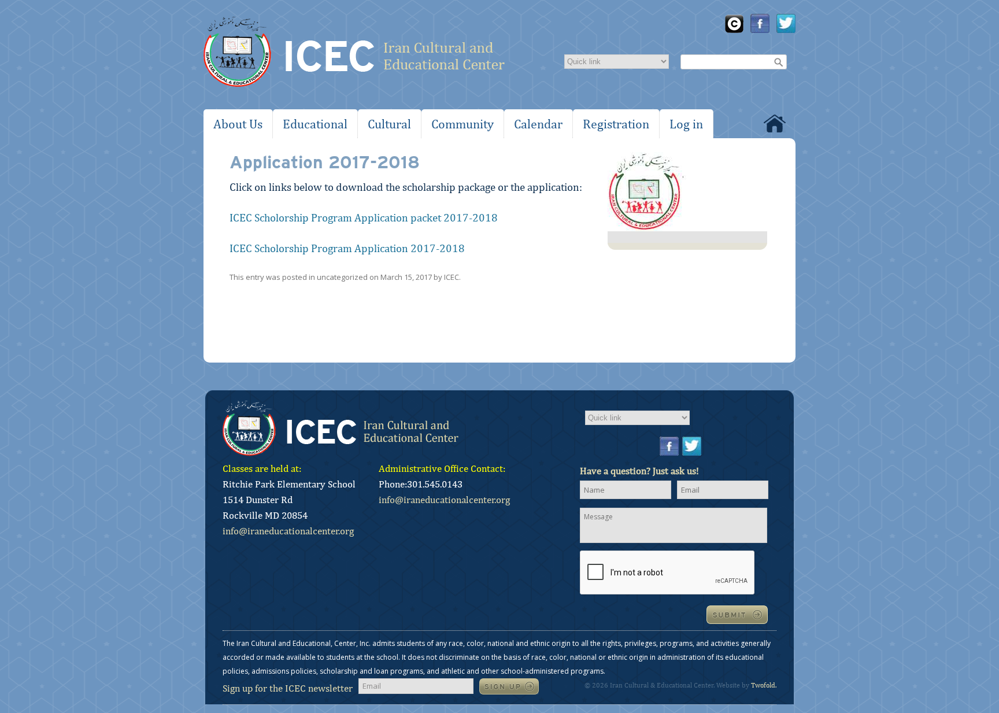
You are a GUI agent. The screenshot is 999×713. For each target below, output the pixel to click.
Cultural (389, 123)
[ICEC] (354, 54)
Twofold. (763, 685)
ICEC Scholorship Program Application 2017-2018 (347, 248)
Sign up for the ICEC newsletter (288, 688)
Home (775, 123)
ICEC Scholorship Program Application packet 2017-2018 (364, 217)
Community (462, 123)
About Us (237, 123)
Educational (315, 123)
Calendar (538, 123)
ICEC (451, 277)
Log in (686, 123)
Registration (616, 123)
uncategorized (342, 277)
